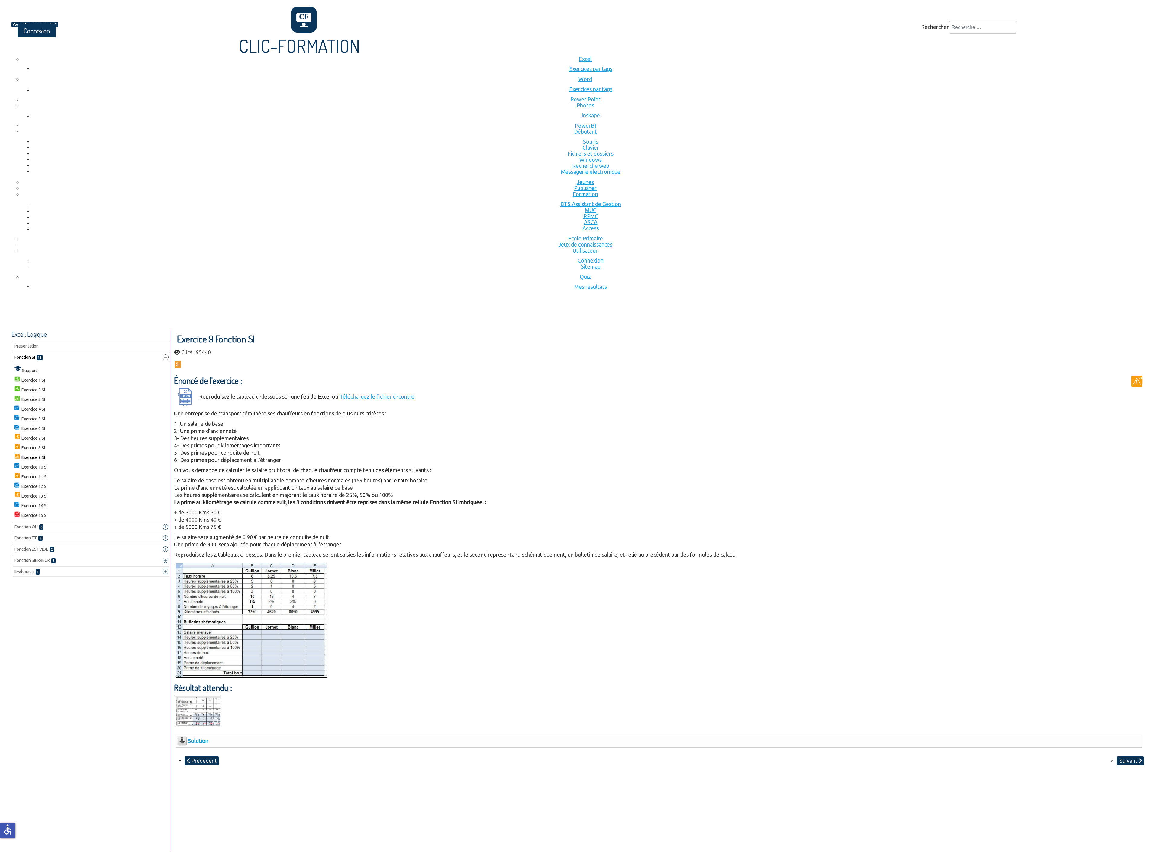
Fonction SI (27, 357)
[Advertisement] (121, 312)
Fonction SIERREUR (34, 560)
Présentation (26, 346)
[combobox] (983, 27)
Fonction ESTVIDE (33, 549)
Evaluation (26, 571)
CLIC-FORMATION (299, 45)
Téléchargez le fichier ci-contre (377, 396)
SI (177, 364)
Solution (198, 741)
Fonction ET (27, 538)
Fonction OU (28, 526)
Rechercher (935, 27)
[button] (165, 357)
